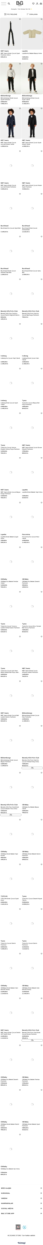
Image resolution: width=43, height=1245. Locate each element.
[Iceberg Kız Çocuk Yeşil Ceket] (11, 338)
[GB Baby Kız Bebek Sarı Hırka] (11, 1149)
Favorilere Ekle (20, 19)
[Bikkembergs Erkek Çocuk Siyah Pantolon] (11, 78)
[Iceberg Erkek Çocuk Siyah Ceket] (11, 383)
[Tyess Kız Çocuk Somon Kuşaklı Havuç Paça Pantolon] (11, 428)
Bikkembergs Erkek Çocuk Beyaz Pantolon (9, 760)
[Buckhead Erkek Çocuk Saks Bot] (32, 251)
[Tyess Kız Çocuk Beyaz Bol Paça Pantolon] (32, 383)
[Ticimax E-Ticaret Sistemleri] (21, 1243)
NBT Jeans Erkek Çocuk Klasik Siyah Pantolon (32, 186)
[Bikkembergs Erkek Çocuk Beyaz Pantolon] (11, 740)
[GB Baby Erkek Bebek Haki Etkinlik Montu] (11, 968)
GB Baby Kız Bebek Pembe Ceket (9, 582)
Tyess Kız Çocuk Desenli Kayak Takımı (32, 899)
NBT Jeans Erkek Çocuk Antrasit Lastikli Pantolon (30, 671)
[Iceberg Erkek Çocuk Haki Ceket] (32, 338)
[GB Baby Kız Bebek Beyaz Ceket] (32, 787)
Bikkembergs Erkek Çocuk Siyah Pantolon (9, 98)
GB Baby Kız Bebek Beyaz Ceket (30, 807)
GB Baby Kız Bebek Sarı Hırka (10, 1169)
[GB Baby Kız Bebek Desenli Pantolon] (32, 562)
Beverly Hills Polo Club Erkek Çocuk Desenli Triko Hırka (10, 807)
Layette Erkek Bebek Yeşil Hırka (32, 492)
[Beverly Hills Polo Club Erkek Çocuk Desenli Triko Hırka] (11, 787)
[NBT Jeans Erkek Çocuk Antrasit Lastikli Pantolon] (32, 651)
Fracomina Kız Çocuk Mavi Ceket (30, 537)
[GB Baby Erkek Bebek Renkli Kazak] (11, 1104)
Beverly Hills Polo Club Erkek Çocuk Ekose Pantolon (31, 1033)
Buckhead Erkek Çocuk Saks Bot (31, 271)
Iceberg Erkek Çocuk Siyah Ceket (9, 403)
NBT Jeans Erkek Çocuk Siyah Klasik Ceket (31, 143)
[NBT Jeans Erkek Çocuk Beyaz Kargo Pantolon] (11, 472)
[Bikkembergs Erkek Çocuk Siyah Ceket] (32, 78)
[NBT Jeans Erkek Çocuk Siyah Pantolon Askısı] (11, 34)
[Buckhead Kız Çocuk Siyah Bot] (11, 208)
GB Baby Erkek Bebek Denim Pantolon (31, 854)
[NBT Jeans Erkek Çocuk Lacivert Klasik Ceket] (11, 123)
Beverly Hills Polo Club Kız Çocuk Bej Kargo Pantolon (30, 314)
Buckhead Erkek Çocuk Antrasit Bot (29, 228)
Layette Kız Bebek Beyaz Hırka (32, 53)
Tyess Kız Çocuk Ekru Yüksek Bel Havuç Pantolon (31, 627)
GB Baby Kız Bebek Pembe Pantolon (30, 1080)
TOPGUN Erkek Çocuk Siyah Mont (10, 899)
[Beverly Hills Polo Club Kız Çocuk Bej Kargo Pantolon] (32, 294)
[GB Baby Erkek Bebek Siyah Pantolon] (32, 1104)
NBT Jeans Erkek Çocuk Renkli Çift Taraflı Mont (10, 1033)
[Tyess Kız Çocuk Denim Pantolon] (11, 924)
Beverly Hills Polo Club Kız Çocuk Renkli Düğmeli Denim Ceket (10, 314)
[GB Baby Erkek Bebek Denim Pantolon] (32, 834)
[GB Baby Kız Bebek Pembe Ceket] (11, 562)
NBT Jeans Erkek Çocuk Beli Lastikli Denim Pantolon (10, 716)
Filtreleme (12, 14)
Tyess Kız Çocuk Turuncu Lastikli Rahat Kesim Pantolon (10, 627)
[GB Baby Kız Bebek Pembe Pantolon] (32, 1060)
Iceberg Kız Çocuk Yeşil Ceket (10, 358)
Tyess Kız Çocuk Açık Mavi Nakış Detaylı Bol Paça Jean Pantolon (10, 671)
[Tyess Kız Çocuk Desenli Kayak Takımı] (32, 879)
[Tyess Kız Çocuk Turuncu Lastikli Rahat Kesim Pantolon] (11, 606)
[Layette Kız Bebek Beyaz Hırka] (32, 34)
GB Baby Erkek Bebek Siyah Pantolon (31, 1125)
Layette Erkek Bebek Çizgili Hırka (9, 537)
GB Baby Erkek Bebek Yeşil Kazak (9, 854)
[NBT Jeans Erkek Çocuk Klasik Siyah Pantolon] (32, 166)
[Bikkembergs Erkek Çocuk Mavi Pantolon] (32, 696)
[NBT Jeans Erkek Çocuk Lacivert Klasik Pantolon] (11, 166)
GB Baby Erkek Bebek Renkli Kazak (10, 1125)
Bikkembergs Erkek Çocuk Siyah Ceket (30, 98)
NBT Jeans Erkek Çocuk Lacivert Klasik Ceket (8, 143)
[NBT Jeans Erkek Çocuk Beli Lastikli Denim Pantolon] (11, 696)
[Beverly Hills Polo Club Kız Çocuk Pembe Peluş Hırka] (32, 740)
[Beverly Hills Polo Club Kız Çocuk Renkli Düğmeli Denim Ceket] (11, 294)
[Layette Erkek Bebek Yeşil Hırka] (32, 472)
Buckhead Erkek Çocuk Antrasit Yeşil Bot (8, 271)
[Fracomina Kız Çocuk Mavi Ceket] (32, 517)
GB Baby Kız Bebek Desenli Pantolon (31, 582)
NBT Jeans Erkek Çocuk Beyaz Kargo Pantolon (10, 492)
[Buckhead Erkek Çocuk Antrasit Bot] (32, 208)
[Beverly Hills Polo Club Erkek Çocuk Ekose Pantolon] (32, 1013)
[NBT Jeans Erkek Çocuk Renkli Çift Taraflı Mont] (11, 1013)
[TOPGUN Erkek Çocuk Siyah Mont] (11, 879)
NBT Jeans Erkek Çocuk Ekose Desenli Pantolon (32, 448)
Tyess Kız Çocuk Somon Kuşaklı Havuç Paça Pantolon (10, 448)
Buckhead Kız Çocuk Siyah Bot (11, 228)
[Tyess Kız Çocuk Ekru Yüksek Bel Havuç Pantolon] (32, 606)
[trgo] (24, 1227)
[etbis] (18, 1227)
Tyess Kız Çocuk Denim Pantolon (8, 944)
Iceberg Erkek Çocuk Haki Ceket (30, 359)
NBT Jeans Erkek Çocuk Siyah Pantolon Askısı (10, 54)
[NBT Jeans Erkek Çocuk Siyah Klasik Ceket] (32, 123)
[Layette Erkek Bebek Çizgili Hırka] (11, 517)
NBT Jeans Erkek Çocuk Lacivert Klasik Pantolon (8, 186)
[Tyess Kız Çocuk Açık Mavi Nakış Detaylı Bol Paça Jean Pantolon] (11, 651)
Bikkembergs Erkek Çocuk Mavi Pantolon (30, 716)
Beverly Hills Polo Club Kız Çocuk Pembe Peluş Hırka (30, 760)
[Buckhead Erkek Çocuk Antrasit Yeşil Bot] (11, 251)
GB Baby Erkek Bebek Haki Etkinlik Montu (9, 988)
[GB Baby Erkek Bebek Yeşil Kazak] (11, 834)
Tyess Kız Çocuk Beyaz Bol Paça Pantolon (30, 403)
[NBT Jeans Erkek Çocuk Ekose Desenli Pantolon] (32, 428)
